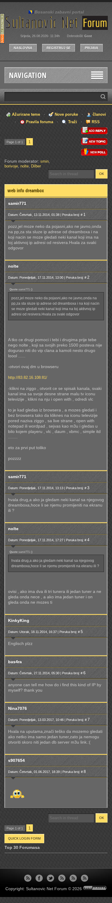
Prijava (91, 48)
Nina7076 (17, 708)
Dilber (36, 166)
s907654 (16, 760)
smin (44, 161)
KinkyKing (18, 620)
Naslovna (23, 48)
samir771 (17, 203)
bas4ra (15, 661)
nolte (24, 166)
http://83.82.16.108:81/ (27, 377)
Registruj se (58, 48)
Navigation (28, 75)
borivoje (11, 166)
